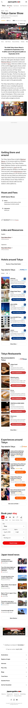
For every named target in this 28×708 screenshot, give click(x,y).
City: (4, 523)
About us (3, 694)
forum (16, 220)
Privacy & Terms (17, 695)
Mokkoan (12, 278)
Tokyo (6, 10)
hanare (12, 330)
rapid (2, 167)
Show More (13, 344)
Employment (10, 694)
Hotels (22, 41)
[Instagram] (14, 700)
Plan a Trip (4, 668)
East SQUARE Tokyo (15, 317)
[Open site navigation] (26, 2)
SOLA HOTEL (13, 304)
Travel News (4, 676)
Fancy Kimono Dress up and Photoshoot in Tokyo (17, 490)
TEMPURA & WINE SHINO (17, 403)
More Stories (13, 618)
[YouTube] (17, 700)
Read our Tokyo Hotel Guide (13, 264)
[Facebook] (11, 700)
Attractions (9, 5)
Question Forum (5, 680)
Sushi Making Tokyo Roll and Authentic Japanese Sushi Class (17, 465)
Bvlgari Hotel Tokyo (15, 291)
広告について (10, 695)
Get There (8, 41)
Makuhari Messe (6, 62)
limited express (17, 171)
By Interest (16, 5)
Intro (2, 41)
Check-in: (5, 529)
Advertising (22, 694)
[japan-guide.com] (14, 2)
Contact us (16, 694)
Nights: (16, 529)
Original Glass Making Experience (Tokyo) (16, 477)
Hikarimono (13, 416)
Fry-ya (12, 390)
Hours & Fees (15, 41)
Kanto (2, 10)
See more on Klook (13, 503)
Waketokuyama (14, 377)
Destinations (4, 655)
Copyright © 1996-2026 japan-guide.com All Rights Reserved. (14, 704)
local (15, 167)
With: (4, 535)
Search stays (13, 543)
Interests (3, 663)
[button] (26, 655)
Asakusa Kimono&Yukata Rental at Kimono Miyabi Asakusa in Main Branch (17, 452)
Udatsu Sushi (13, 364)
